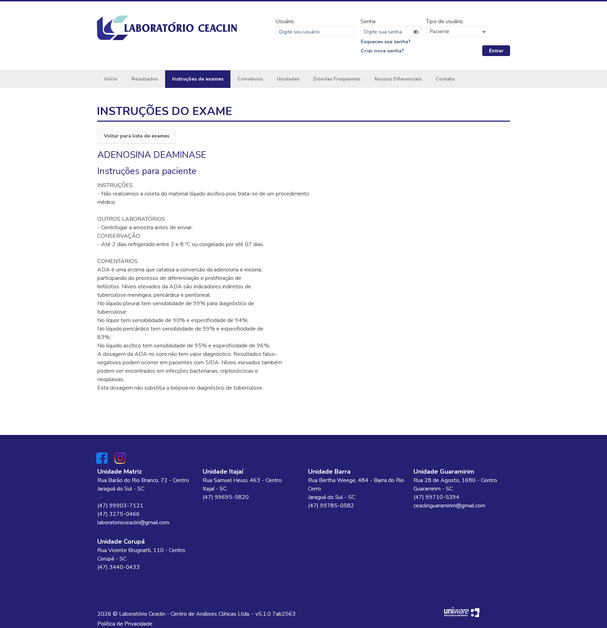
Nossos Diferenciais (398, 79)
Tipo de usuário (444, 21)
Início (110, 79)
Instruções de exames (197, 79)
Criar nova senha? (382, 50)
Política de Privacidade (124, 624)
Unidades (288, 79)
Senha (368, 21)
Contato (445, 79)
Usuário (284, 21)
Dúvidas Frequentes (336, 79)
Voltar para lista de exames (136, 136)
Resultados (144, 79)
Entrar (496, 50)
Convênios (250, 79)
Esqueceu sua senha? (386, 41)
